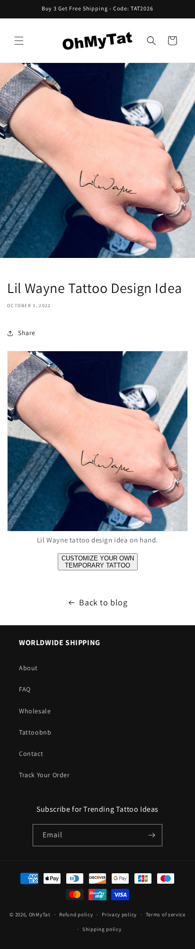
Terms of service (166, 914)
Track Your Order (44, 775)
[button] (19, 40)
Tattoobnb (35, 732)
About (28, 668)
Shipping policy (102, 929)
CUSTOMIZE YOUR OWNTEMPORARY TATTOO (98, 562)
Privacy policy (119, 914)
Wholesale (35, 711)
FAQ (25, 689)
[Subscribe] (151, 835)
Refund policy (76, 914)
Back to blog (103, 602)
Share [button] (26, 332)
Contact (31, 753)
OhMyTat (40, 914)
